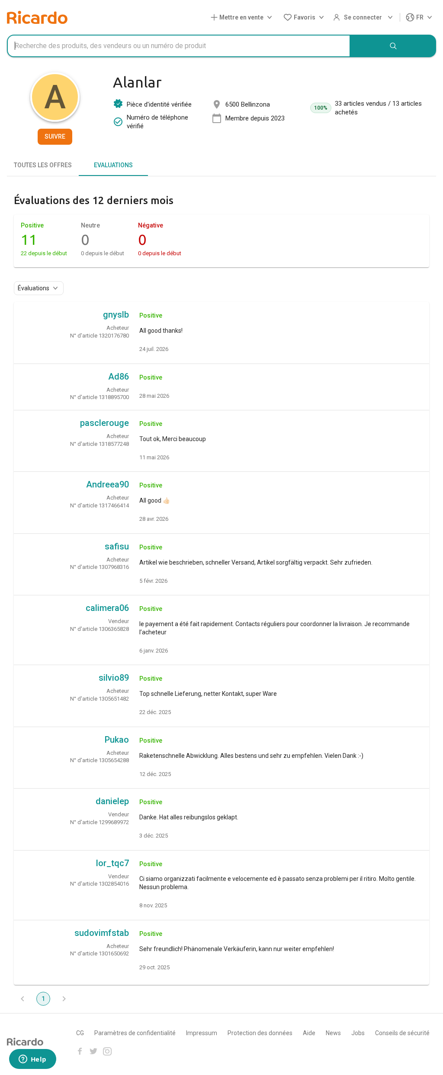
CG (80, 1033)
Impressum (201, 1033)
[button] (243, 17)
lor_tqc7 (112, 863)
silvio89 (114, 677)
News (333, 1033)
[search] (393, 46)
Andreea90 (107, 484)
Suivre (55, 136)
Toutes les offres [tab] (43, 165)
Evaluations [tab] (113, 165)
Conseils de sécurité (402, 1033)
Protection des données (260, 1033)
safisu (117, 546)
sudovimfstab (101, 933)
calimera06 (107, 608)
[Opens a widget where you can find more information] (32, 1060)
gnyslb (116, 314)
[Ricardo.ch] (37, 17)
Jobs (358, 1033)
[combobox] (178, 46)
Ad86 (118, 376)
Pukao (117, 739)
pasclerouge (104, 423)
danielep (112, 801)
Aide (309, 1033)
